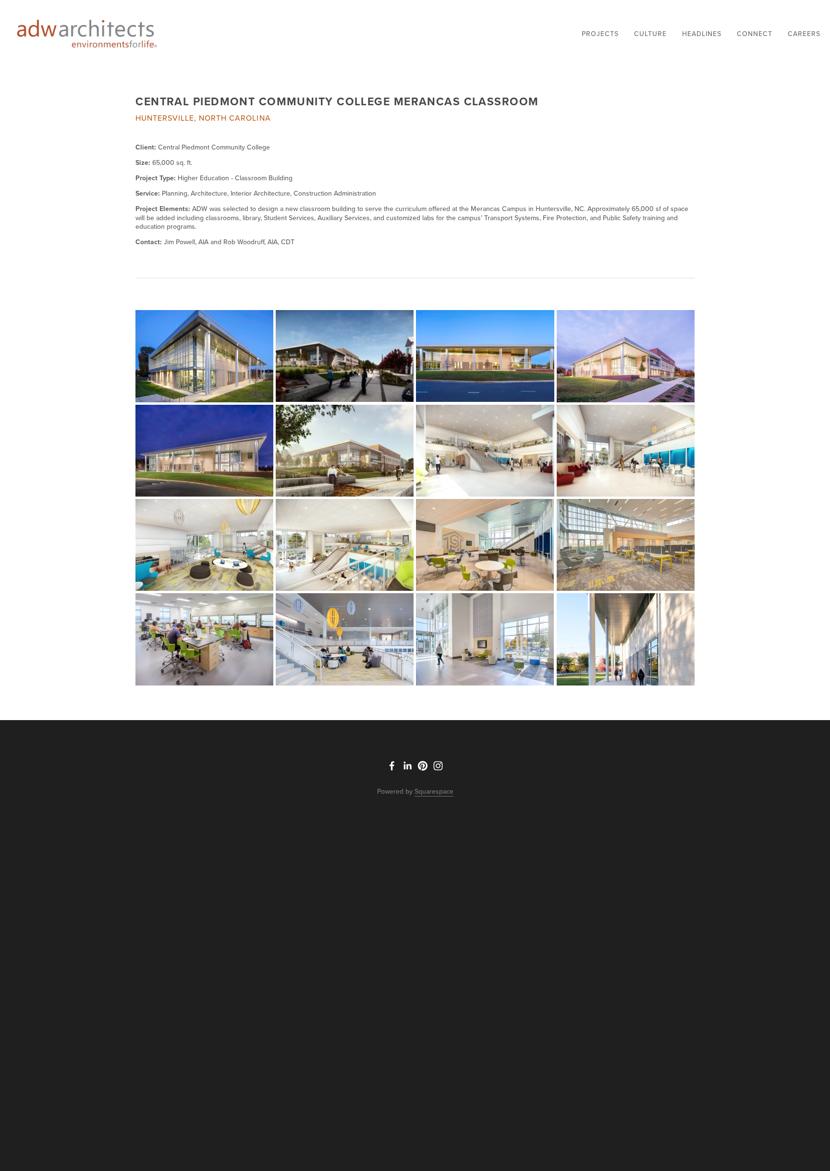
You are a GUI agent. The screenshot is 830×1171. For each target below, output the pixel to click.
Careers (804, 33)
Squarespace (434, 791)
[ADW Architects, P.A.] (422, 766)
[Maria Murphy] (407, 766)
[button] (204, 356)
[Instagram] (438, 766)
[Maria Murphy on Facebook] (392, 766)
